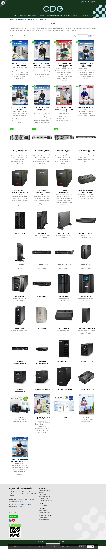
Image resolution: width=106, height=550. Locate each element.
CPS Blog (85, 15)
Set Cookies (82, 546)
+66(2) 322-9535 (15, 504)
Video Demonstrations (54, 15)
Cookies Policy (66, 546)
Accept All (90, 546)
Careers (67, 15)
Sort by (74, 36)
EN (94, 1)
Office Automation (45, 498)
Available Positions (44, 512)
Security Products (44, 496)
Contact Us (76, 15)
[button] (92, 15)
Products (23, 15)
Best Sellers (32, 15)
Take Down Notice (44, 520)
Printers (41, 492)
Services (41, 15)
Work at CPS (43, 511)
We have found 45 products (18, 36)
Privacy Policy (43, 518)
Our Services (43, 505)
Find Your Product (44, 491)
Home (15, 15)
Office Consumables (45, 500)
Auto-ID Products (44, 494)
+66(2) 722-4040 (26, 504)
